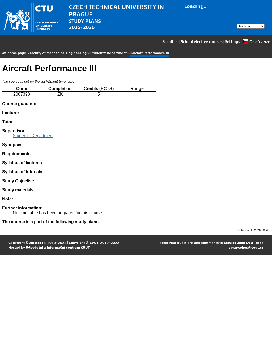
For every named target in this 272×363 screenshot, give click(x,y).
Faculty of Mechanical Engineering (58, 53)
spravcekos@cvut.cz (246, 247)
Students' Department (108, 53)
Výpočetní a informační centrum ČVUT (58, 247)
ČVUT (94, 242)
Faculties (170, 41)
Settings (232, 41)
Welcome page (14, 53)
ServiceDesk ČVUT (239, 242)
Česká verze (259, 41)
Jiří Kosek (37, 242)
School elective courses (202, 41)
